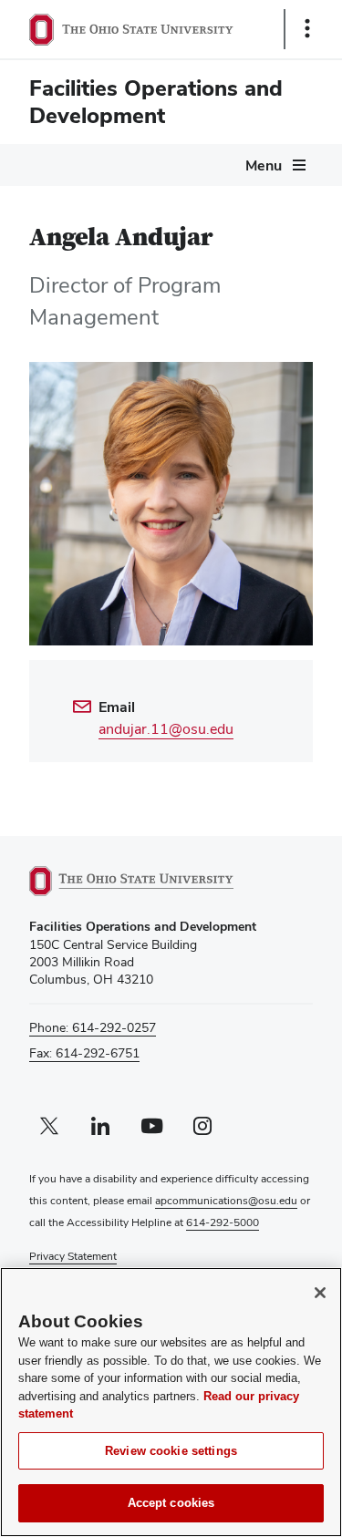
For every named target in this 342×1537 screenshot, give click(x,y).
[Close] (320, 1293)
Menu (263, 165)
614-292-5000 (222, 1222)
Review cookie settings (171, 1451)
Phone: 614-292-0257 (92, 1027)
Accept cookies (171, 1503)
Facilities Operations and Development (156, 101)
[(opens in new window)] (152, 881)
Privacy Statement (73, 1256)
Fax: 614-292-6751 (84, 1053)
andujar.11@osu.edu (165, 728)
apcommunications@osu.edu (226, 1200)
